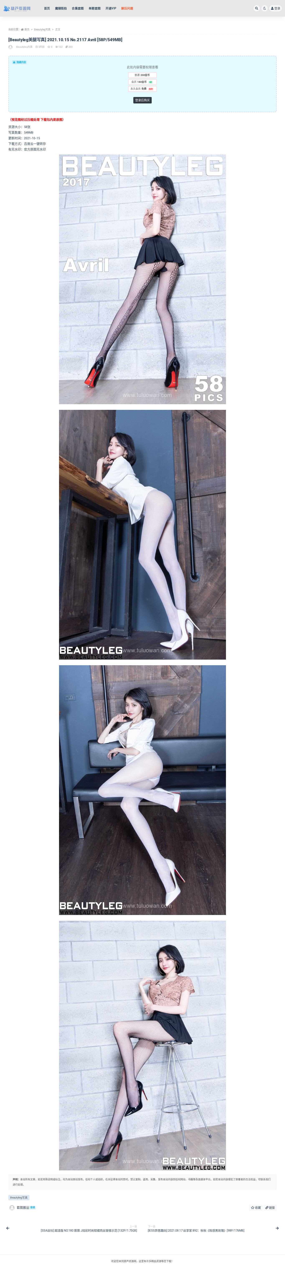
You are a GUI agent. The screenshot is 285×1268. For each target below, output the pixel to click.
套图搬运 (26, 1208)
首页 (47, 8)
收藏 (257, 1207)
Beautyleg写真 (42, 29)
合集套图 (78, 8)
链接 (271, 1207)
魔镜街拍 (61, 8)
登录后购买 (142, 100)
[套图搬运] (10, 47)
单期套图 (95, 8)
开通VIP (111, 8)
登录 (277, 8)
